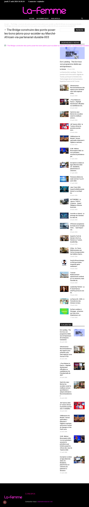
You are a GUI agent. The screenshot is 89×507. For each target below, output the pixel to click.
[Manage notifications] (5, 502)
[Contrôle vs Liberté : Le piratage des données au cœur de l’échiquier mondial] (64, 216)
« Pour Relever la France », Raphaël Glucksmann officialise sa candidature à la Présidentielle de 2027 (65, 369)
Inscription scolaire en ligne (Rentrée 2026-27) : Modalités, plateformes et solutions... (77, 166)
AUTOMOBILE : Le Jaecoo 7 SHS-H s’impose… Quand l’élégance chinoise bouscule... (76, 203)
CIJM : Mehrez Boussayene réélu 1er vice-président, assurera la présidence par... (77, 152)
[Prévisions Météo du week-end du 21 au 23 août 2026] (64, 179)
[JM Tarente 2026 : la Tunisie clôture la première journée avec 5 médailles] (64, 126)
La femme (63, 69)
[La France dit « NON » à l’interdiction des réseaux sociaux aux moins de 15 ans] (64, 301)
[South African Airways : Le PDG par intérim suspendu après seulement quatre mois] (64, 262)
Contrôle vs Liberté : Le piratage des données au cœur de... (77, 215)
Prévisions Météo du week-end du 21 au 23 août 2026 (77, 179)
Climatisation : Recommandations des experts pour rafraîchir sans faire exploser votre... (77, 89)
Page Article (55, 18)
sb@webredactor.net (45, 502)
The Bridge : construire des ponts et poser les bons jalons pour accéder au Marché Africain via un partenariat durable (46, 24)
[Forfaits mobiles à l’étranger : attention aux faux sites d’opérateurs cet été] (64, 311)
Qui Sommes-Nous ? (42, 18)
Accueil (32, 18)
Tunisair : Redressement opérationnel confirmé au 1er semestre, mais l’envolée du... (77, 276)
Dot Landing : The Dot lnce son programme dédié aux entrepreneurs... (71, 64)
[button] (82, 19)
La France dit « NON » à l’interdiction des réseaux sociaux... (77, 301)
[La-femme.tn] (44, 10)
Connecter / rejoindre (36, 1)
